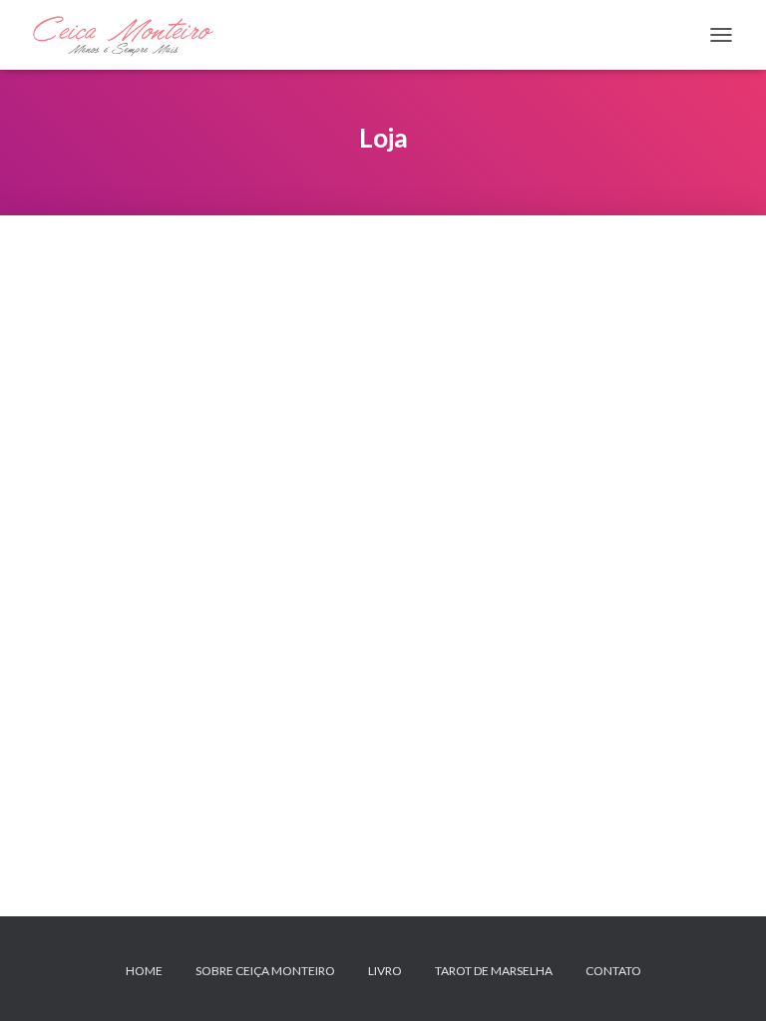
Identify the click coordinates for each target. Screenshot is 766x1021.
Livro (385, 970)
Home (144, 970)
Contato (613, 970)
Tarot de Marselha (494, 970)
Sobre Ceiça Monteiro (265, 970)
